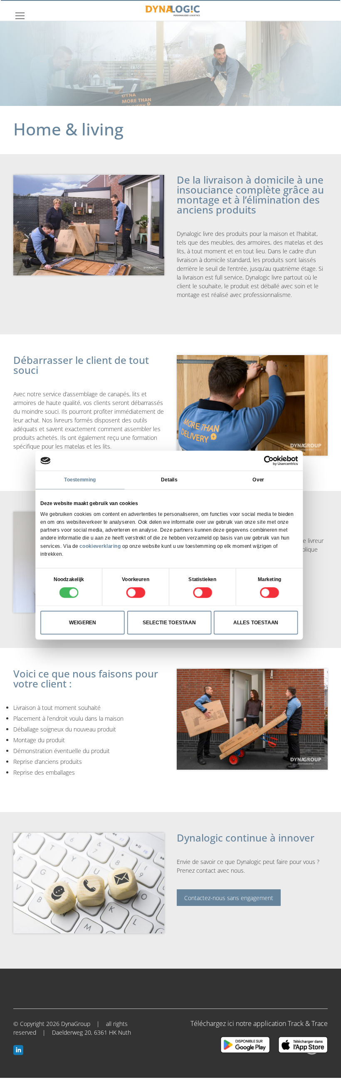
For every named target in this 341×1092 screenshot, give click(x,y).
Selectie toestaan (169, 623)
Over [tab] (258, 480)
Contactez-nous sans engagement (228, 898)
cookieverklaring (100, 546)
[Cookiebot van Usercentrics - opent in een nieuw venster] (269, 461)
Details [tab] (169, 480)
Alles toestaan (255, 623)
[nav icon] (20, 15)
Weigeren (82, 623)
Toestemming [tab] (80, 480)
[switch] (135, 592)
